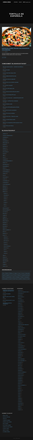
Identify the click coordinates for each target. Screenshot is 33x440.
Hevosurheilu (5, 151)
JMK (3, 155)
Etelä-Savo (5, 146)
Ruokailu (4, 233)
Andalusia (4, 133)
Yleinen (4, 266)
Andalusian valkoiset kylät (7, 135)
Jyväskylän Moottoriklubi (7, 160)
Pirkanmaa (5, 244)
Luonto (19, 344)
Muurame (4, 213)
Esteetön (4, 144)
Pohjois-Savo (5, 220)
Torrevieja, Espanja (6, 420)
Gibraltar (20, 313)
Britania (4, 139)
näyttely (4, 215)
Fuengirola (7, 275)
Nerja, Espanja (5, 423)
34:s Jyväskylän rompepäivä (8, 85)
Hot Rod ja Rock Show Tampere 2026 (9, 297)
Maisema (4, 186)
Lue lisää (4, 57)
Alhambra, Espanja (6, 431)
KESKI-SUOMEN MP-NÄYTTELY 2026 (9, 300)
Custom (23, 273)
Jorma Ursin (7, 2)
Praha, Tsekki (5, 415)
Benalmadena (6, 195)
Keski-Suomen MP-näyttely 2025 (8, 88)
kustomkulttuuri (5, 171)
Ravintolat (4, 226)
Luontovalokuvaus (6, 184)
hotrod (4, 153)
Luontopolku (5, 182)
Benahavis (5, 193)
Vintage (4, 264)
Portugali (5, 202)
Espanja (4, 275)
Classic (19, 273)
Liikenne (4, 173)
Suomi (4, 235)
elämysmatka (28, 273)
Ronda (5, 204)
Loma (4, 175)
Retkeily (19, 383)
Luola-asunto (5, 177)
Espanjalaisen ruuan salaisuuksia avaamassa (15, 49)
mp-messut (5, 211)
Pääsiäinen (4, 224)
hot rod (12, 275)
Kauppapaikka (5, 166)
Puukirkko (4, 222)
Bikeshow (11, 273)
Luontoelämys (5, 180)
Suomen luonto (6, 428)
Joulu (4, 157)
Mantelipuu (20, 352)
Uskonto (4, 257)
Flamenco (4, 148)
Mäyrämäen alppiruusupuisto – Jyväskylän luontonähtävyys (13, 66)
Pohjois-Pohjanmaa (21, 372)
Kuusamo (5, 242)
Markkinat (4, 189)
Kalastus (4, 162)
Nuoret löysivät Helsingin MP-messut (9, 94)
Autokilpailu (5, 137)
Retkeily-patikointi (6, 229)
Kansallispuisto (5, 164)
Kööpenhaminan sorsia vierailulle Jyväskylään (10, 82)
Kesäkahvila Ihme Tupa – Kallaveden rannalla (10, 116)
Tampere (5, 251)
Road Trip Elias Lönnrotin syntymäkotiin (9, 110)
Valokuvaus (20, 403)
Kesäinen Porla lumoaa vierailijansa (9, 113)
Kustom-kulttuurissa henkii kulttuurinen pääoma (11, 91)
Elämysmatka (5, 142)
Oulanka (4, 217)
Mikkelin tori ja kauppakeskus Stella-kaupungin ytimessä (12, 122)
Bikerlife (7, 273)
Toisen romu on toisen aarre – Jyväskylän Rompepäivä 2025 (13, 97)
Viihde (4, 262)
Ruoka (4, 231)
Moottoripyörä (5, 208)
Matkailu (4, 191)
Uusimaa (5, 253)
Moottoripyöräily (21, 360)
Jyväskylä (18, 275)
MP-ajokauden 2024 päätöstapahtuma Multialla (11, 107)
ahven (3, 273)
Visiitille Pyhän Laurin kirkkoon (8, 125)
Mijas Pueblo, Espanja (7, 425)
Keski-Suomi (6, 240)
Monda (5, 200)
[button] (26, 2)
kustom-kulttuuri (21, 334)
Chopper (15, 273)
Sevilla (19, 391)
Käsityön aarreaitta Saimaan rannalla (9, 119)
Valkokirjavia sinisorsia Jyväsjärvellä (9, 79)
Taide (4, 255)
